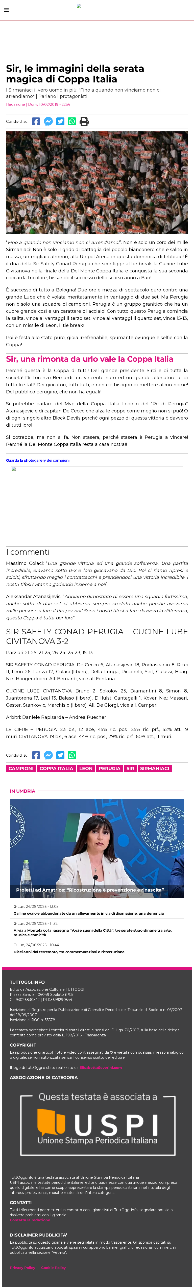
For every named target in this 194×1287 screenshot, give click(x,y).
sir (130, 768)
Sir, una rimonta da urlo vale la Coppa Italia (89, 359)
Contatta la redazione (30, 1220)
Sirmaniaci (154, 768)
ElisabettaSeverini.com (101, 1067)
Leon (86, 768)
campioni (21, 768)
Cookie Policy (53, 1267)
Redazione (15, 104)
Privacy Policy (22, 1267)
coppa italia (56, 768)
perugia (109, 768)
